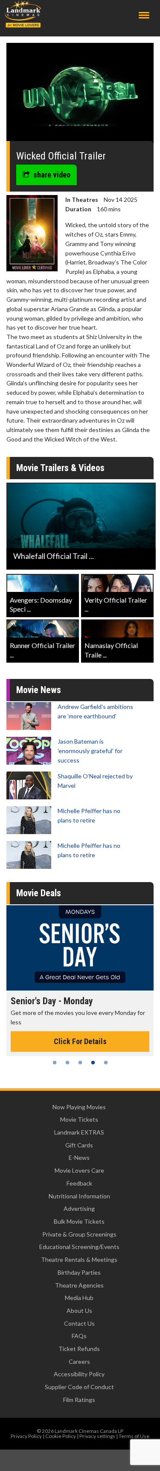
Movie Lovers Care (79, 1170)
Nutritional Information (79, 1196)
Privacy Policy (26, 1436)
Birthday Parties (79, 1272)
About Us (79, 1310)
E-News (79, 1157)
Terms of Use (134, 1436)
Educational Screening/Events (79, 1246)
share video (51, 174)
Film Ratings (79, 1399)
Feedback (79, 1183)
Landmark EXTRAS (79, 1132)
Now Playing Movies (79, 1107)
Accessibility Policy (79, 1374)
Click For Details (80, 1041)
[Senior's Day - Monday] (80, 948)
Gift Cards (79, 1145)
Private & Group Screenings (79, 1234)
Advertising (79, 1208)
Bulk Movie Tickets (79, 1221)
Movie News (38, 689)
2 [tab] (67, 1062)
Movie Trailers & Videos (60, 467)
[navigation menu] (144, 15)
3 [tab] (80, 1062)
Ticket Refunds (79, 1348)
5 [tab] (106, 1062)
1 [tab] (54, 1062)
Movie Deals (38, 893)
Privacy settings (97, 1436)
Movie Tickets (79, 1119)
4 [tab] (93, 1062)
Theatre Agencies (79, 1285)
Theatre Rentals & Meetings (79, 1259)
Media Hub (79, 1297)
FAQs (79, 1335)
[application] (80, 95)
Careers (79, 1361)
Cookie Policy (60, 1436)
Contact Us (79, 1323)
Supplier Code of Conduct (79, 1386)
